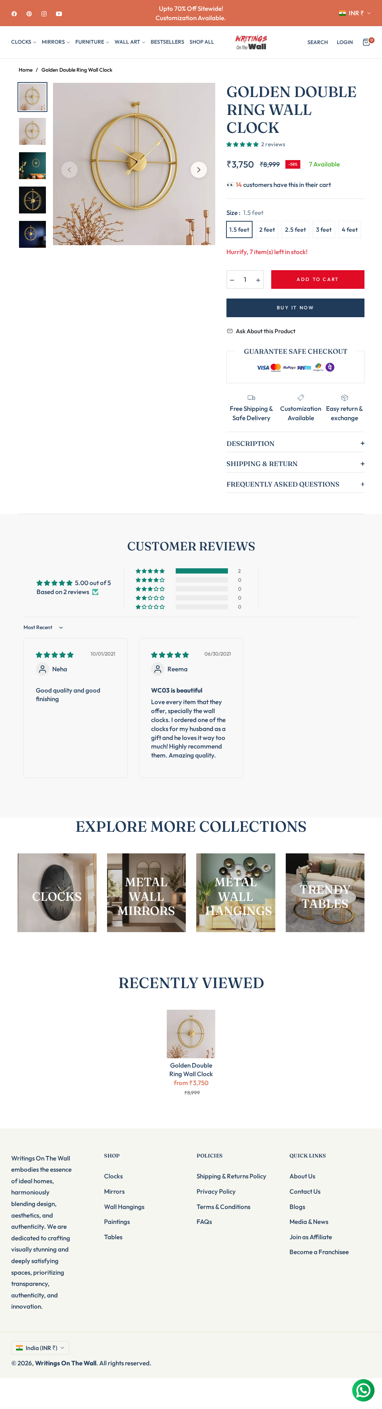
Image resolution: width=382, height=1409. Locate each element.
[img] (54, 655)
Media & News (308, 1221)
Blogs (297, 1206)
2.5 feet (295, 229)
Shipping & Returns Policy (231, 1176)
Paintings (117, 1221)
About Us (302, 1176)
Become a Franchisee (319, 1252)
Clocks (113, 1176)
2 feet (267, 229)
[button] (317, 42)
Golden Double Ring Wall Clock (191, 1069)
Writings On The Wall (65, 1363)
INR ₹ (356, 13)
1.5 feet (239, 229)
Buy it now (295, 307)
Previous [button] (69, 170)
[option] (134, 164)
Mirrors (114, 1191)
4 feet (350, 229)
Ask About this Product (265, 331)
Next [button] (199, 170)
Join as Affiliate (310, 1237)
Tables (113, 1237)
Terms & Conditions (223, 1206)
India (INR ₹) (41, 1348)
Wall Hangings (124, 1206)
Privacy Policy (216, 1191)
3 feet (324, 229)
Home (25, 69)
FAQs (204, 1221)
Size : (244, 212)
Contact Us (304, 1191)
